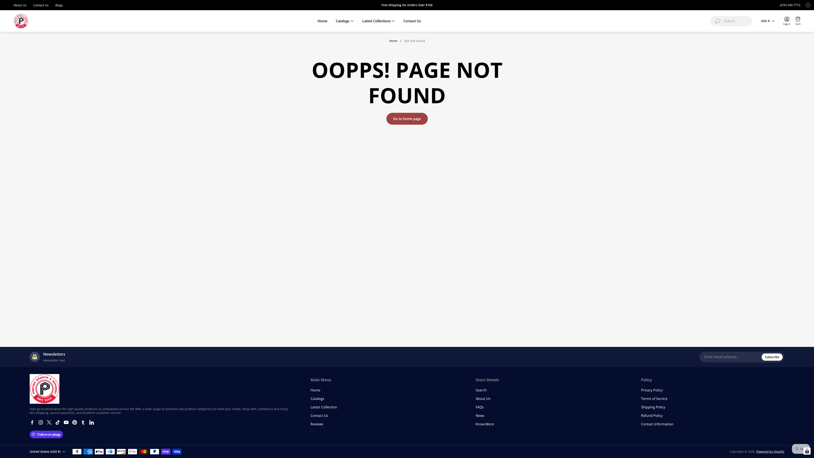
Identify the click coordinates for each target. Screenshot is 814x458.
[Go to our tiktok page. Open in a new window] (57, 422)
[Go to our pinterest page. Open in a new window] (74, 422)
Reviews (317, 424)
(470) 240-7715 (790, 5)
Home (393, 41)
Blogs (59, 5)
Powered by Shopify (770, 452)
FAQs (480, 407)
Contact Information (657, 424)
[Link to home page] (44, 389)
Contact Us (41, 5)
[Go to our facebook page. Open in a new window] (32, 422)
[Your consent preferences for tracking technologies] (807, 451)
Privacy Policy (652, 390)
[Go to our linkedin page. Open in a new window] (91, 422)
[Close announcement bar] (808, 5)
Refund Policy (652, 415)
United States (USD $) (45, 452)
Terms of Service (654, 398)
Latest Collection (324, 407)
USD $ (765, 21)
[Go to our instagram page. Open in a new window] (40, 422)
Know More (485, 424)
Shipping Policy (653, 407)
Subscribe (772, 357)
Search (481, 390)
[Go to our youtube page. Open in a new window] (66, 422)
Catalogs (317, 398)
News (480, 415)
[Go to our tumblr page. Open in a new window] (83, 422)
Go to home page (407, 118)
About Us (20, 5)
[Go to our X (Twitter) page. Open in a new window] (49, 422)
